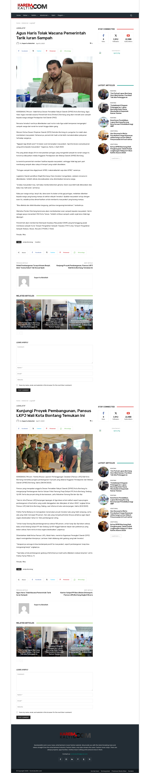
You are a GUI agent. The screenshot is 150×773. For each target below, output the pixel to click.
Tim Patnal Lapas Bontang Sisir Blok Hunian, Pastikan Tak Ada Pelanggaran (29, 325)
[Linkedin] (72, 759)
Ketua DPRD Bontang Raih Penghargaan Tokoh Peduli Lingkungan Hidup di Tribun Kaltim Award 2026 (121, 150)
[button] (131, 15)
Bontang (29, 320)
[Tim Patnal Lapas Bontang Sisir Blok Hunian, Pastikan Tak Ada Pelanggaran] (29, 314)
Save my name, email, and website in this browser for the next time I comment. (45, 385)
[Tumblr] (84, 759)
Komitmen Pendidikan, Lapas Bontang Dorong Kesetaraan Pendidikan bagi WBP (80, 324)
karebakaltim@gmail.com (79, 754)
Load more (115, 158)
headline (37, 242)
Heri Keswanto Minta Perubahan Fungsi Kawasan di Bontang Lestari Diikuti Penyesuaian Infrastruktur (121, 136)
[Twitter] (89, 759)
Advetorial (25, 23)
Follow (115, 34)
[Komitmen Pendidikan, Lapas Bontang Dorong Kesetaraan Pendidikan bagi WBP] (80, 314)
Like (103, 34)
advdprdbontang (28, 242)
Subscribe (128, 34)
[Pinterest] (78, 759)
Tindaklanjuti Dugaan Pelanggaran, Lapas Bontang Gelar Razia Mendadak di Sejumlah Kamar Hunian (55, 323)
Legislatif (32, 23)
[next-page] (21, 333)
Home (18, 23)
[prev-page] (17, 333)
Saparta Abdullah (28, 43)
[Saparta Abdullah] (18, 43)
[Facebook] (60, 759)
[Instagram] (66, 759)
